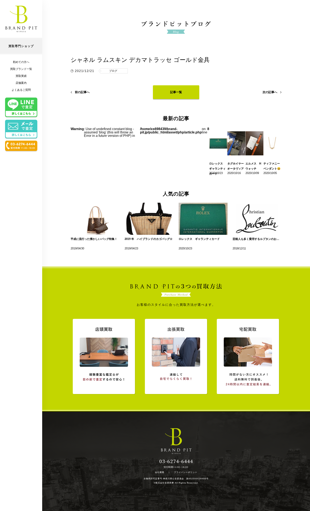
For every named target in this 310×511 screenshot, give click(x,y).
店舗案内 (21, 82)
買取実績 (21, 75)
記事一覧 (176, 92)
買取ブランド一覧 (21, 69)
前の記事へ (82, 92)
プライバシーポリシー (185, 472)
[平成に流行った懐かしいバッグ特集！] (95, 219)
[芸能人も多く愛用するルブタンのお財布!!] (257, 219)
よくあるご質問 (21, 89)
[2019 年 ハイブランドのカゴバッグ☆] (149, 219)
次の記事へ (270, 92)
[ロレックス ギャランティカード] (203, 219)
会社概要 (159, 472)
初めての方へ (21, 62)
